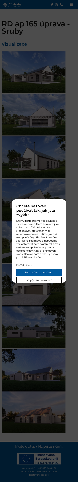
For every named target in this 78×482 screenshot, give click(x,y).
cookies (30, 224)
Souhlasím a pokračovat (39, 272)
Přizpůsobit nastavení (39, 280)
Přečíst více (23, 265)
